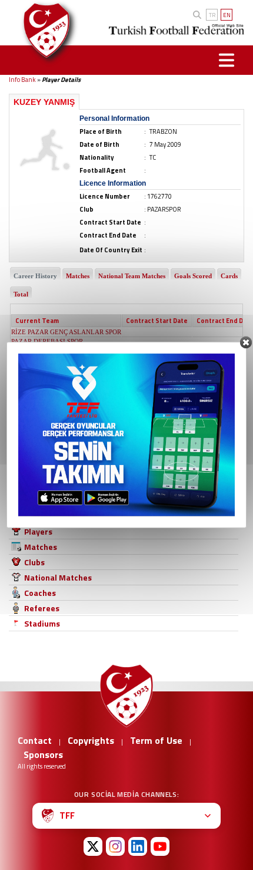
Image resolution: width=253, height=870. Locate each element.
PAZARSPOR (29, 360)
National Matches (58, 577)
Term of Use (156, 740)
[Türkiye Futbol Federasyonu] (44, 30)
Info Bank (22, 79)
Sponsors (43, 754)
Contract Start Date (157, 320)
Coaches (40, 592)
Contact (35, 740)
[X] (93, 846)
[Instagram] (115, 846)
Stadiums (42, 623)
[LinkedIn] (137, 846)
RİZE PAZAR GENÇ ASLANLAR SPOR (66, 331)
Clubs (34, 562)
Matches (40, 547)
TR (212, 15)
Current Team (37, 320)
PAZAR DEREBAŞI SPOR (47, 341)
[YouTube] (160, 846)
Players (38, 531)
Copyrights (91, 740)
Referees (41, 608)
